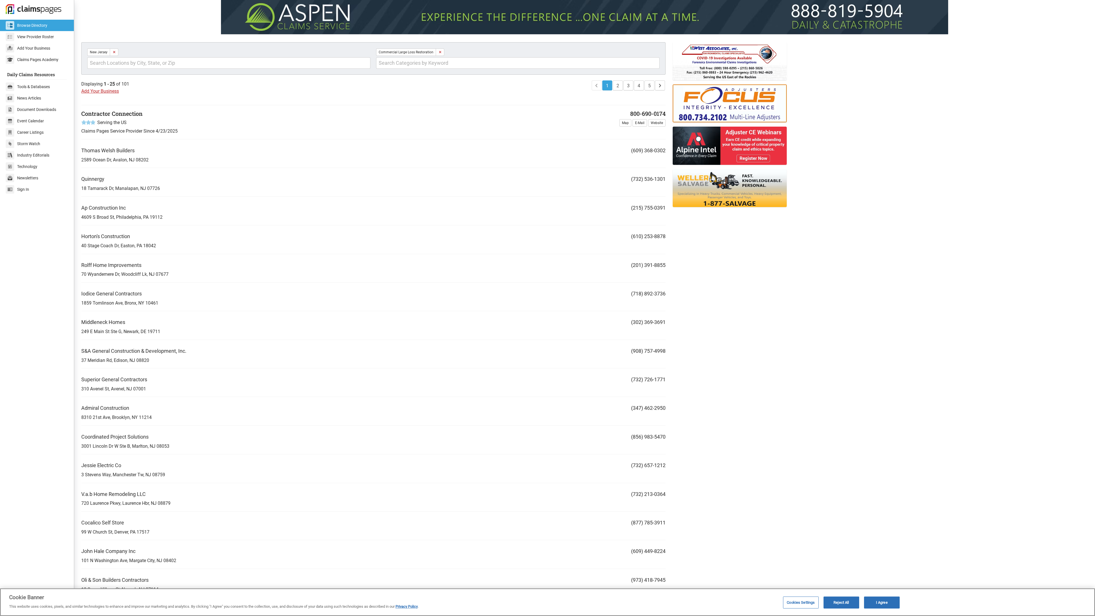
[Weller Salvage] (838, 188)
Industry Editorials (33, 155)
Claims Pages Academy (37, 59)
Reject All (841, 602)
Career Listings (30, 132)
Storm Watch (28, 143)
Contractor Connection (112, 113)
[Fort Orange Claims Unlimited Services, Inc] (838, 103)
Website (657, 123)
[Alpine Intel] (838, 146)
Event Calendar (30, 121)
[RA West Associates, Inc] (838, 61)
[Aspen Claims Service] (584, 17)
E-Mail (639, 123)
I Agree (882, 602)
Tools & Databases (33, 86)
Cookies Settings (801, 602)
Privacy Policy (407, 606)
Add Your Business (33, 48)
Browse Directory (32, 25)
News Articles (29, 98)
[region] (547, 602)
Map (625, 123)
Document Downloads (36, 109)
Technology (27, 166)
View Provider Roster (35, 37)
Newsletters (27, 178)
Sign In (23, 189)
